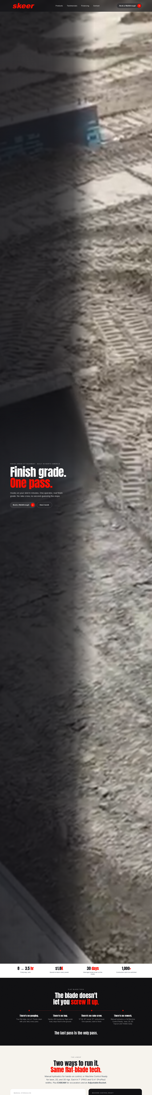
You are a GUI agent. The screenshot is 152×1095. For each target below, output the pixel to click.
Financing (85, 6)
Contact (96, 6)
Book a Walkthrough (129, 6)
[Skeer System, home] (23, 5)
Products (59, 6)
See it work (44, 505)
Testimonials (72, 6)
